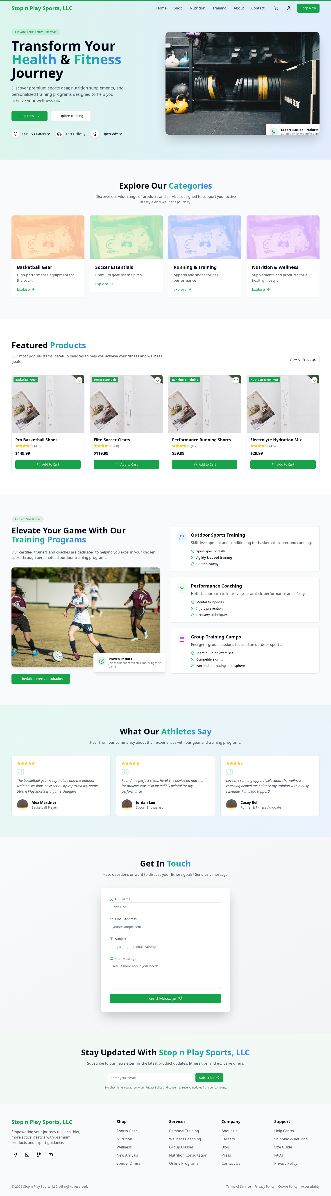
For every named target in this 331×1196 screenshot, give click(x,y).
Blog (225, 1147)
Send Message (162, 998)
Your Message (125, 958)
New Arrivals (127, 1155)
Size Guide (283, 1147)
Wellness (124, 1147)
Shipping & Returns (290, 1139)
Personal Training (184, 1130)
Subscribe (206, 1077)
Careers (228, 1139)
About (239, 8)
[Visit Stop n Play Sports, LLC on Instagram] (27, 1155)
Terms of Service (238, 1186)
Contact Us (231, 1163)
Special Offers (128, 1163)
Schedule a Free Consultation (41, 679)
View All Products (303, 359)
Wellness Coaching (185, 1139)
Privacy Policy (285, 1163)
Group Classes (181, 1147)
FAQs (278, 1155)
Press (226, 1155)
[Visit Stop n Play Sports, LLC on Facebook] (15, 1155)
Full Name (122, 899)
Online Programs (183, 1163)
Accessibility (310, 1186)
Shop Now (308, 8)
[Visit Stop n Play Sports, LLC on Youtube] (51, 1155)
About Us (229, 1130)
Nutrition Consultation (188, 1155)
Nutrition (197, 8)
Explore (23, 289)
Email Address (126, 919)
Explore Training (71, 116)
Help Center (284, 1130)
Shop (178, 8)
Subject (120, 939)
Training (220, 8)
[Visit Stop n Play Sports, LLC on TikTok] (39, 1155)
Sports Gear (127, 1130)
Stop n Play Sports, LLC (41, 8)
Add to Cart (50, 464)
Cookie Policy (287, 1186)
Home (161, 8)
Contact (258, 8)
